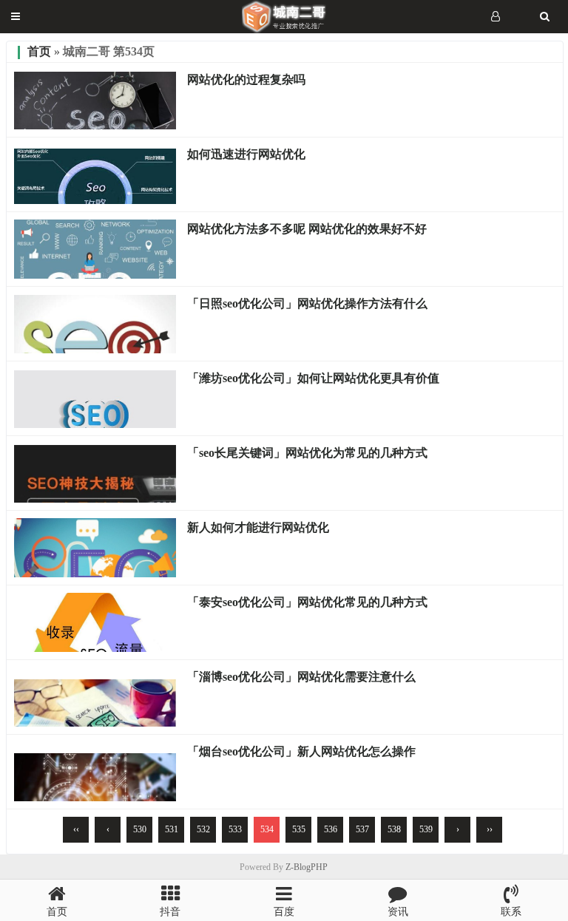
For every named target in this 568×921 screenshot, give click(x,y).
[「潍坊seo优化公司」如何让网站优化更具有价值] (95, 424)
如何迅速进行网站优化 (246, 154)
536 (330, 829)
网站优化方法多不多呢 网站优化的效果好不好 (307, 228)
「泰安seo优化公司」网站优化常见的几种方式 (307, 602)
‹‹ (76, 829)
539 (426, 829)
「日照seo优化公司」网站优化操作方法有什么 (307, 303)
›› (490, 829)
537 (362, 829)
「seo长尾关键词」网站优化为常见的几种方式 (307, 452)
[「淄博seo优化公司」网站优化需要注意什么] (95, 722)
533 (235, 829)
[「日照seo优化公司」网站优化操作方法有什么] (95, 349)
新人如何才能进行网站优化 (258, 527)
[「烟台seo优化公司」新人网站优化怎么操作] (95, 797)
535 (298, 829)
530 (139, 829)
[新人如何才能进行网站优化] (95, 573)
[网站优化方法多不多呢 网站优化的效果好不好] (95, 275)
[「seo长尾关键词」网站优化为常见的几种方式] (95, 498)
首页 (39, 51)
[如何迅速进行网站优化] (95, 200)
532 (203, 829)
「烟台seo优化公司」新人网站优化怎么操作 (301, 751)
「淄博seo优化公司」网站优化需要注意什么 (301, 676)
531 (171, 829)
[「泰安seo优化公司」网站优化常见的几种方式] (95, 648)
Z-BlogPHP (306, 867)
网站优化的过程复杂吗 (246, 79)
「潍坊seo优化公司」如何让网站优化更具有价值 (313, 378)
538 (394, 829)
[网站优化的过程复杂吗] (95, 125)
